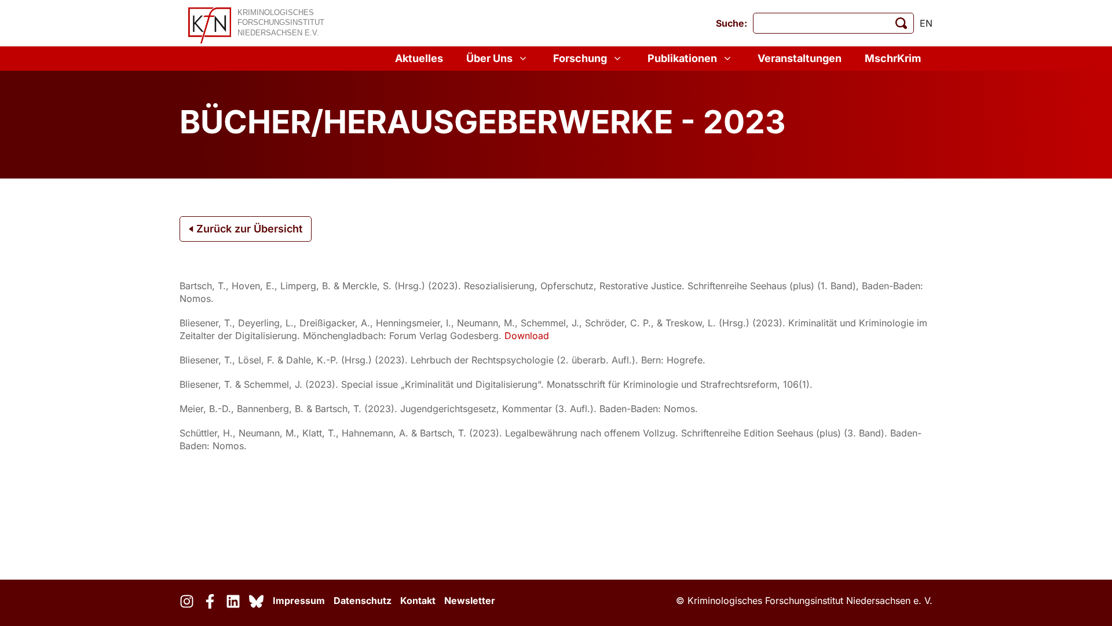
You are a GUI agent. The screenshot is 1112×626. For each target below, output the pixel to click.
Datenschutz (363, 600)
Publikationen (682, 58)
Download (526, 335)
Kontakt (418, 600)
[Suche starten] (901, 23)
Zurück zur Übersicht (247, 229)
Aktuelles (419, 58)
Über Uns (489, 58)
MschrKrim (893, 58)
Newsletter (469, 600)
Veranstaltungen (800, 58)
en (926, 23)
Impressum (299, 600)
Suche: (731, 23)
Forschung (580, 58)
